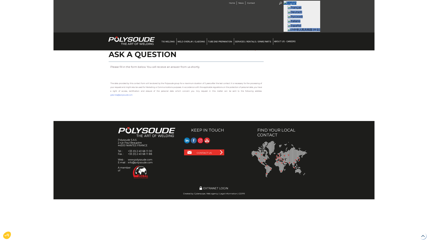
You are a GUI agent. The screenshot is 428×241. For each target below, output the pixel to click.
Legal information (228, 193)
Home (232, 3)
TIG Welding (168, 41)
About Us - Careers (285, 41)
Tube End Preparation (220, 41)
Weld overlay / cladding (191, 41)
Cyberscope (199, 193)
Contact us (204, 152)
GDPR (242, 193)
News (241, 3)
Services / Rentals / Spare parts (253, 41)
